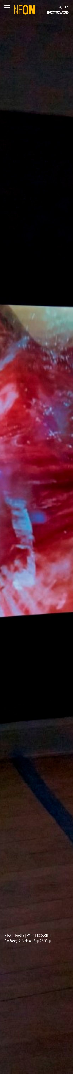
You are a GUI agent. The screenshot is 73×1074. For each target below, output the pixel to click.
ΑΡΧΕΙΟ (64, 12)
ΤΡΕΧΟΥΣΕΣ (53, 12)
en (67, 7)
